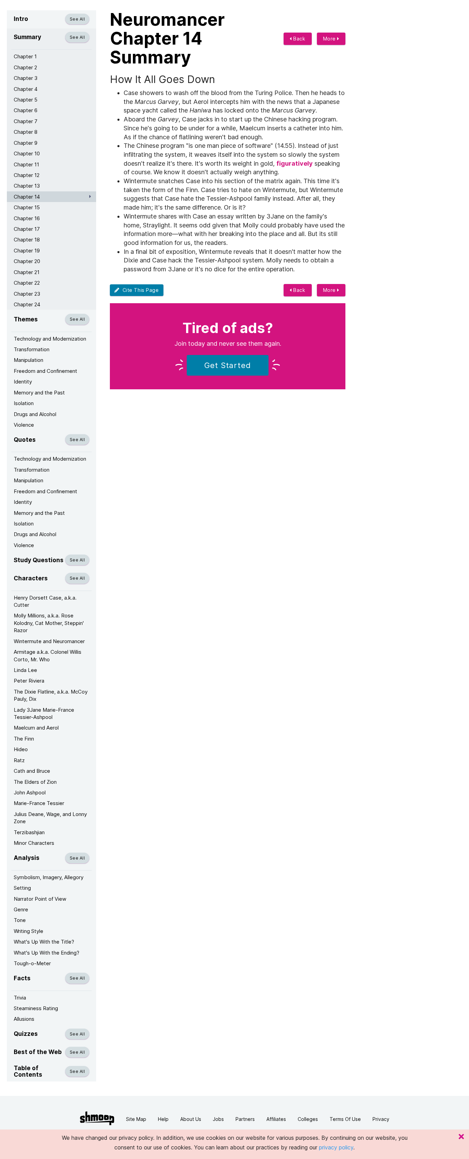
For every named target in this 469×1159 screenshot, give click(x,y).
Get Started (227, 365)
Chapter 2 (25, 67)
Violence (24, 425)
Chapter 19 (27, 250)
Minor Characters (34, 843)
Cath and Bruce (32, 771)
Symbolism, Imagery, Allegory (48, 877)
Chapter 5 (25, 99)
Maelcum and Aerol (36, 727)
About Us (190, 1119)
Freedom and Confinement (45, 371)
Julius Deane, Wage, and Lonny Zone (50, 818)
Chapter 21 (26, 272)
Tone (20, 920)
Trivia (20, 997)
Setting (22, 888)
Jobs (218, 1119)
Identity (23, 381)
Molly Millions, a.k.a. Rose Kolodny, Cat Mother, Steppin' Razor (49, 623)
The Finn (24, 738)
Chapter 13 (27, 185)
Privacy (381, 1119)
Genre (21, 909)
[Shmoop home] (97, 1118)
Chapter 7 (25, 121)
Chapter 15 (27, 207)
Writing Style (28, 931)
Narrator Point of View (40, 899)
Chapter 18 (27, 239)
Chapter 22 (27, 283)
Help (163, 1119)
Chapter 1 (25, 56)
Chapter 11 (26, 164)
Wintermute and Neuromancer (49, 641)
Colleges (308, 1119)
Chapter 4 (25, 89)
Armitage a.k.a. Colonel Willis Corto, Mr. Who (47, 655)
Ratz (19, 760)
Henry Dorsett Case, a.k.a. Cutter (45, 601)
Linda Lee (25, 670)
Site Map (136, 1119)
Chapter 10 (27, 153)
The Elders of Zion (35, 782)
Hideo (21, 749)
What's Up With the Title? (44, 941)
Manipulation (28, 360)
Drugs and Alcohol (35, 414)
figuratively (294, 163)
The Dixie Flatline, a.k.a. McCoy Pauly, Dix (51, 695)
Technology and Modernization (50, 338)
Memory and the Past (39, 392)
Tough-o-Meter (32, 963)
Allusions (24, 1019)
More (330, 39)
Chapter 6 (25, 110)
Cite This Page (139, 290)
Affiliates (276, 1119)
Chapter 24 (27, 304)
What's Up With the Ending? (46, 952)
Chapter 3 (25, 78)
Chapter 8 (25, 132)
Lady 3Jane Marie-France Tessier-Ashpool (44, 713)
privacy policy (336, 1147)
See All (77, 19)
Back (299, 39)
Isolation (24, 403)
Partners (245, 1119)
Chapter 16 (27, 218)
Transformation (31, 349)
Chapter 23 (27, 294)
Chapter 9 (25, 143)
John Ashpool (30, 792)
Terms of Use (345, 1119)
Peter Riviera (29, 680)
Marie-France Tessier (39, 803)
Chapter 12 (26, 175)
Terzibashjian (29, 832)
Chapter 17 (27, 229)
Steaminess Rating (36, 1008)
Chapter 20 (27, 261)
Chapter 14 (27, 196)
